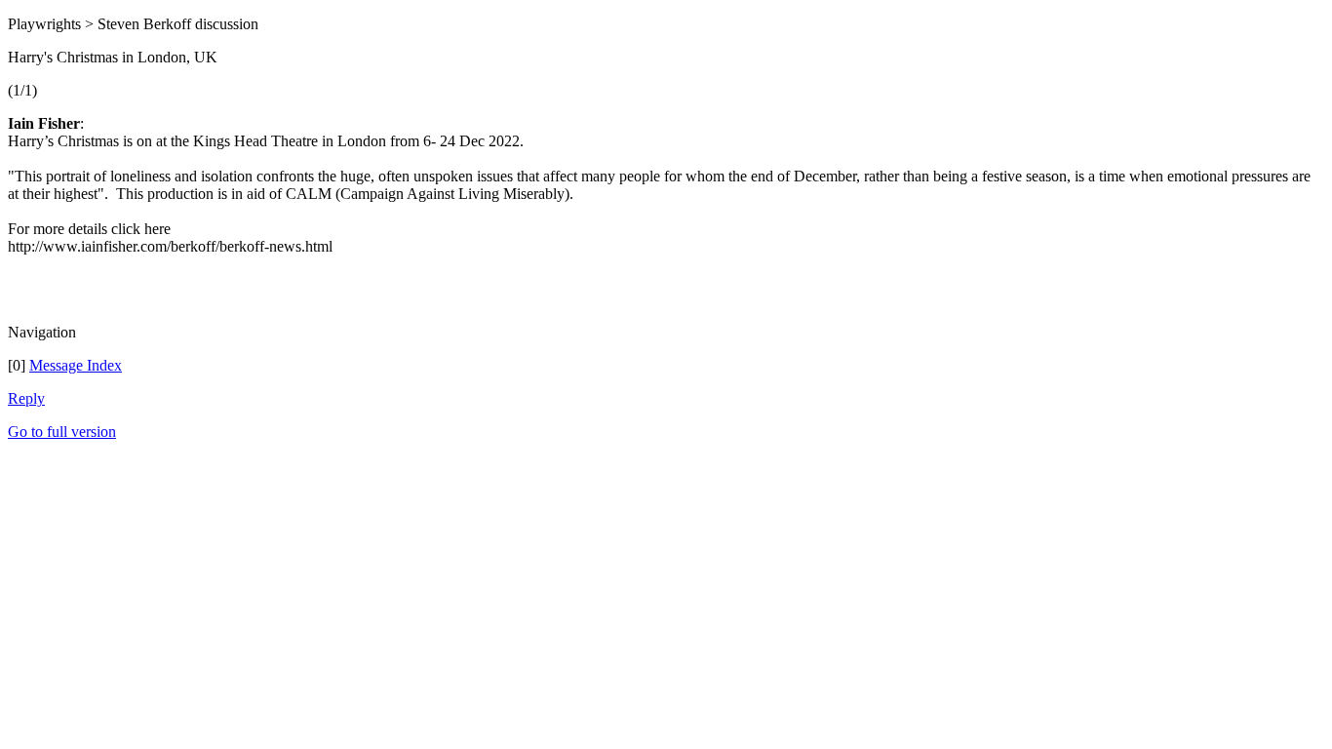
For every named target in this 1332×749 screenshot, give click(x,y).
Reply (26, 398)
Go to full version (62, 431)
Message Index (75, 365)
